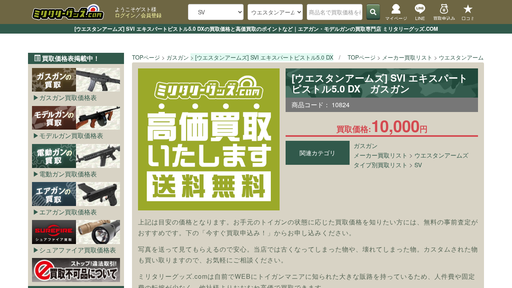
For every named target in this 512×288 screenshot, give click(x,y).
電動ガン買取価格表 (68, 173)
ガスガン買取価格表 (68, 97)
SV (418, 164)
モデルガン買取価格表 (71, 135)
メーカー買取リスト (381, 155)
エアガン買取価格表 (68, 211)
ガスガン (366, 145)
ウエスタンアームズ (441, 155)
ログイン (125, 15)
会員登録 (151, 15)
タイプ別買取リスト (381, 164)
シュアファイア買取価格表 (77, 249)
